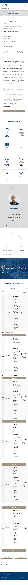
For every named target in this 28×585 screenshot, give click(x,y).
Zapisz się (14, 335)
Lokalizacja (9, 291)
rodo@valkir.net (19, 65)
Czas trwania (16, 291)
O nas (12, 577)
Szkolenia (3, 577)
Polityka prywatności (22, 577)
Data (3, 291)
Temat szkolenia (24, 291)
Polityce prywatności (11, 83)
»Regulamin (5, 92)
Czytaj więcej (14, 220)
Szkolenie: (4, 23)
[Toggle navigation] (25, 5)
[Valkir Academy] (7, 5)
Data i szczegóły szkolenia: (7, 28)
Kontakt (16, 577)
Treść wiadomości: (6, 48)
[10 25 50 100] (26, 288)
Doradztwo (8, 577)
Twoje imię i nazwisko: (6, 33)
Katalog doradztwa (7, 254)
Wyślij (14, 111)
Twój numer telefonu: (6, 43)
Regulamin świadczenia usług (6, 578)
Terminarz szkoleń (21, 556)
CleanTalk (19, 103)
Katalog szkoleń (7, 556)
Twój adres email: (6, 38)
